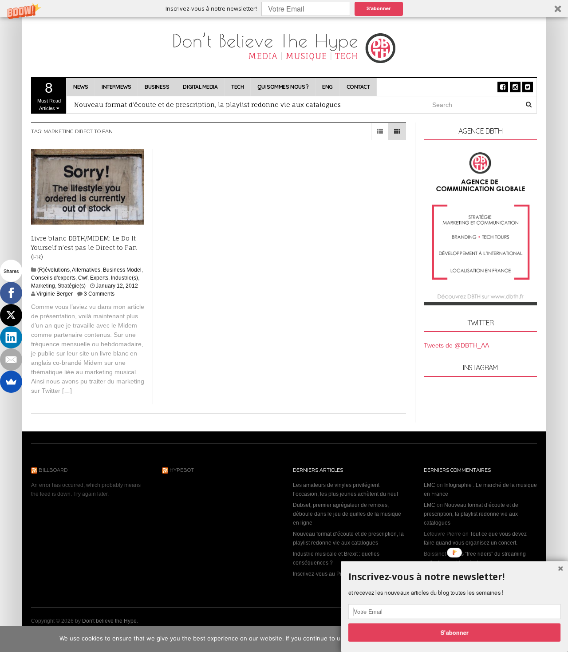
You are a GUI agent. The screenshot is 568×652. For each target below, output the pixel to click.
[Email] (11, 359)
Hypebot (182, 470)
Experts (99, 278)
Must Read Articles (49, 95)
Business (157, 86)
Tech (237, 86)
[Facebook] (11, 293)
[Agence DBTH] (480, 226)
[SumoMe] (11, 382)
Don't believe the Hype (109, 621)
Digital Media (200, 86)
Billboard (53, 470)
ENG (327, 86)
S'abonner (378, 8)
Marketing (43, 286)
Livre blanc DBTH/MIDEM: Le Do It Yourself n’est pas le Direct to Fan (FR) (84, 247)
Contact (358, 86)
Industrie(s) (124, 278)
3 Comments (99, 294)
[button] (284, 8)
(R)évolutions (53, 270)
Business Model (122, 270)
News (80, 86)
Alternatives (86, 270)
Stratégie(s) (72, 286)
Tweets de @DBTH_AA (456, 345)
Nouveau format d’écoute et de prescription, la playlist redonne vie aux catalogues (207, 104)
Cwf (82, 278)
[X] (11, 315)
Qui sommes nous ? (282, 86)
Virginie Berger (54, 294)
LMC (429, 485)
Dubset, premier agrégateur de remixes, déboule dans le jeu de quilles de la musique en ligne (347, 514)
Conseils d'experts (53, 278)
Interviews (116, 86)
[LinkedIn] (11, 337)
